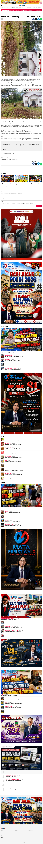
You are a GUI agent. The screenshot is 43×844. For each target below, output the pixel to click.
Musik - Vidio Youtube (12, 775)
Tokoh (20, 788)
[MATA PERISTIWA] (21, 5)
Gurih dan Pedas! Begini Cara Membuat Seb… (13, 448)
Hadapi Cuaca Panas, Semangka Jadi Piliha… (13, 453)
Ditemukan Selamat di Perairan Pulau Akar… (13, 364)
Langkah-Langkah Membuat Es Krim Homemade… (14, 478)
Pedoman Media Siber (18, 831)
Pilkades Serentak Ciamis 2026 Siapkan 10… (13, 707)
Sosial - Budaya (15, 630)
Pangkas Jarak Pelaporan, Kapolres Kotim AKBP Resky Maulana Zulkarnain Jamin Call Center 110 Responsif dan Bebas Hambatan (7, 147)
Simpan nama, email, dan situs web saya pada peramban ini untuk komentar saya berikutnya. (17, 203)
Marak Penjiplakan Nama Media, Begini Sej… (14, 771)
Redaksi (29, 831)
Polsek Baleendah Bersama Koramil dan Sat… (13, 512)
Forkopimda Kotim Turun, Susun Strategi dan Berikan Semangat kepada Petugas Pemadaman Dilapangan (35, 185)
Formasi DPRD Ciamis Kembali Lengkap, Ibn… (13, 711)
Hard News (6, 439)
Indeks (2, 830)
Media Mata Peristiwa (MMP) (11, 776)
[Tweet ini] (36, 19)
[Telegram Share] (38, 19)
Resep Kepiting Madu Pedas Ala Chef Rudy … (13, 444)
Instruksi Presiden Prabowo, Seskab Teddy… (13, 631)
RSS (2, 837)
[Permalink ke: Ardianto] (2, 19)
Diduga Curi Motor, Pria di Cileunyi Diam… (13, 521)
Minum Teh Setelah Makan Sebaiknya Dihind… (14, 440)
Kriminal (6, 511)
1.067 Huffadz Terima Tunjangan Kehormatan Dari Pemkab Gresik (10, 168)
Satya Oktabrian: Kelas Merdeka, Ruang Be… (9, 619)
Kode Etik (16, 830)
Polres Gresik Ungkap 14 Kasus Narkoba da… (13, 525)
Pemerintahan (7, 706)
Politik (11, 355)
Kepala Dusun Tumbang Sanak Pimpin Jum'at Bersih (10, 159)
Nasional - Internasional (10, 618)
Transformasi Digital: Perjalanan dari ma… (14, 780)
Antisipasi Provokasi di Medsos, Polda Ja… (9, 352)
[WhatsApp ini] (41, 19)
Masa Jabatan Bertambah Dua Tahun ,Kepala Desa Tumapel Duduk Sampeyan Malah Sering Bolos (32, 168)
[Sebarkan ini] (33, 19)
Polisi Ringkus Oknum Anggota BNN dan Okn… (14, 784)
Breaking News (3, 351)
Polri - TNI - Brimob (13, 368)
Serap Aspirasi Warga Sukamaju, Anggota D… (13, 703)
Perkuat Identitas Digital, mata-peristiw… (14, 789)
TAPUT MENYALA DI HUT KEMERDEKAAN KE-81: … (14, 635)
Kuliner (9, 439)
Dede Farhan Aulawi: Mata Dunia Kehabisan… (13, 622)
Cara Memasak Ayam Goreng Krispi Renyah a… (13, 474)
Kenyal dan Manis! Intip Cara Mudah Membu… (13, 457)
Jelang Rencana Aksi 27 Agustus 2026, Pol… (13, 369)
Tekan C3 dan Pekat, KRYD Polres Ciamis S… (9, 509)
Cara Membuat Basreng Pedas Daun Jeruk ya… (14, 470)
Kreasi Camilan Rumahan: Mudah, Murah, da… (13, 465)
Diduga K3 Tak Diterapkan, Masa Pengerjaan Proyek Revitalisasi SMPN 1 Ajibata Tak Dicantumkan (21, 184)
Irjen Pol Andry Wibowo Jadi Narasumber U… (13, 627)
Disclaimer (3, 831)
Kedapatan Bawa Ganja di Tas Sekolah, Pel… (13, 516)
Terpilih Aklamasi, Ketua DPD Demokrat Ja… (9, 695)
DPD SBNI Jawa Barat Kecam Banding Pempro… (14, 356)
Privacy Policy (30, 830)
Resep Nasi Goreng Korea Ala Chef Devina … (13, 461)
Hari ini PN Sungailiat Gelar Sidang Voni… (13, 360)
